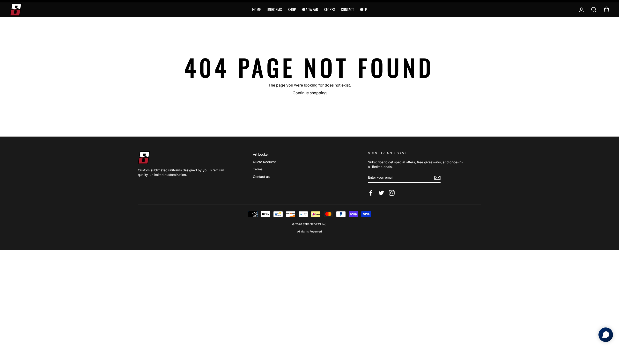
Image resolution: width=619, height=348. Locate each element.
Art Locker (261, 154)
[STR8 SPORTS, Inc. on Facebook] (371, 193)
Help (363, 9)
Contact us (261, 177)
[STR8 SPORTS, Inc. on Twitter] (381, 193)
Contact (347, 9)
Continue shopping (310, 92)
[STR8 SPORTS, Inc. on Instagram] (392, 193)
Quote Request (264, 162)
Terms (258, 169)
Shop (292, 9)
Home (256, 9)
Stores (329, 9)
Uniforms (274, 9)
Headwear (310, 9)
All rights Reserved (309, 231)
